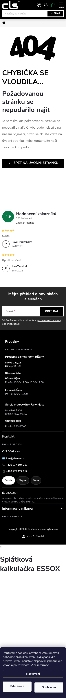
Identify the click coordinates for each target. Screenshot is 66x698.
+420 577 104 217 (16, 465)
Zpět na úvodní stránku (36, 163)
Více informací (40, 665)
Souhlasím (49, 687)
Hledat (55, 13)
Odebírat (51, 311)
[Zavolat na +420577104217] (39, 5)
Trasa (36, 480)
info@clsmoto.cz (15, 458)
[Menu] (61, 5)
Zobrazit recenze (25, 222)
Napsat (23, 480)
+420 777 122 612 (16, 471)
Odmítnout (17, 686)
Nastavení (33, 674)
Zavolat (9, 480)
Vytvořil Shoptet (35, 536)
